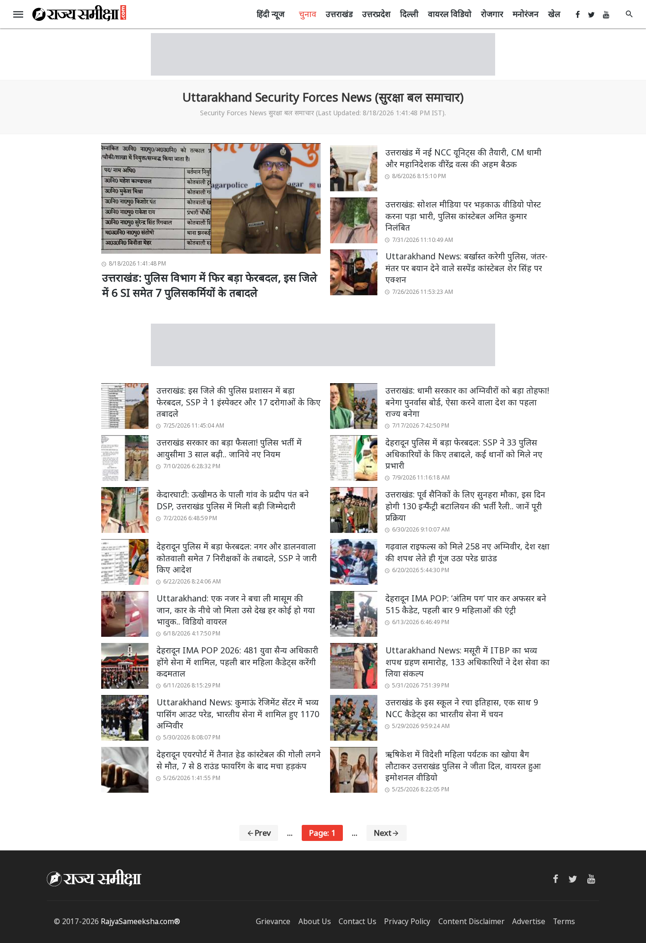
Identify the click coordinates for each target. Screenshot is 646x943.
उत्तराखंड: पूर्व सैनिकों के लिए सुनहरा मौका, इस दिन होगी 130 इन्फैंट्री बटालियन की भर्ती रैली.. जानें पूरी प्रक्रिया (465, 506)
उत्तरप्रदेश (376, 14)
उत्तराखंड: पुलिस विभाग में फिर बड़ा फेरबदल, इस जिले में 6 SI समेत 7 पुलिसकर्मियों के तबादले (209, 285)
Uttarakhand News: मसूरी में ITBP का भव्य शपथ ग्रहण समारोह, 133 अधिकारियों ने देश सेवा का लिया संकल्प (467, 661)
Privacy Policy (407, 921)
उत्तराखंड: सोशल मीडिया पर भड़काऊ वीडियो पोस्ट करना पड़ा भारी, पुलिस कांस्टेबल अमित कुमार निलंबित (463, 215)
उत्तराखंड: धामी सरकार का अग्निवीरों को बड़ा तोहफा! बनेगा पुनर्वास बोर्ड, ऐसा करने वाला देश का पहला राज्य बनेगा (467, 402)
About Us (314, 921)
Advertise (528, 921)
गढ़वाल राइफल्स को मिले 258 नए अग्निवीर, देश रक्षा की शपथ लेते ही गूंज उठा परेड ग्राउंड (467, 552)
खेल (554, 14)
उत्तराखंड (339, 14)
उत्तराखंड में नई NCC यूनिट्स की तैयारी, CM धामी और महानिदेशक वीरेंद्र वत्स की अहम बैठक (463, 158)
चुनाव (307, 13)
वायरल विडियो (449, 14)
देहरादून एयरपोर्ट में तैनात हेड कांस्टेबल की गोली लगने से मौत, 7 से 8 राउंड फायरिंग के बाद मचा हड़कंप (239, 760)
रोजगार (492, 14)
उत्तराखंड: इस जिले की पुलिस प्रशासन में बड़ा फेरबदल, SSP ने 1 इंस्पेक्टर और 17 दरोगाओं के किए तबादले (239, 402)
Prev (262, 832)
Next (383, 832)
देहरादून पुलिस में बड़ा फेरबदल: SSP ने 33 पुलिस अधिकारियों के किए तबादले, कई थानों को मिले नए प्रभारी (463, 454)
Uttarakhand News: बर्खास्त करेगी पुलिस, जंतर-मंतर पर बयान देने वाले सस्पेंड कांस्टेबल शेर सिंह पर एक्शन (466, 267)
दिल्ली (409, 14)
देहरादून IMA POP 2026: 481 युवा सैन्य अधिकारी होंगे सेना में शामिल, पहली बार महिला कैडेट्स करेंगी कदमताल (237, 661)
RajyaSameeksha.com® (140, 921)
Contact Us (357, 921)
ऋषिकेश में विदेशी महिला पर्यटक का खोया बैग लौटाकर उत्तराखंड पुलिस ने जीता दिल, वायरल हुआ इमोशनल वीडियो (463, 765)
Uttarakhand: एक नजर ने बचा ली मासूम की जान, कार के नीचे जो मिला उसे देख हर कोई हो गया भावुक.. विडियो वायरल (236, 609)
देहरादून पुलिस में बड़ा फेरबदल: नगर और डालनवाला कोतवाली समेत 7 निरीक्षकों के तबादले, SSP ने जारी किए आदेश (237, 557)
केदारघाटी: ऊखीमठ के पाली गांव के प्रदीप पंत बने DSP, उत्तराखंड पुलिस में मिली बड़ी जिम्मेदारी (233, 500)
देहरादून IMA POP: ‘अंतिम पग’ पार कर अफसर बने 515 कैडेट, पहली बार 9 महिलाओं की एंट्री (465, 604)
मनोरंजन (526, 14)
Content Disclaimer (471, 921)
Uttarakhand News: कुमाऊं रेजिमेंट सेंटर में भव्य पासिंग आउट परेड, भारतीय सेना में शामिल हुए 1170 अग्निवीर (238, 713)
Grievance (273, 921)
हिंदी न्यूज (271, 14)
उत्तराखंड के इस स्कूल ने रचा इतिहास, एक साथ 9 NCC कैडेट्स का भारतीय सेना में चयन (461, 708)
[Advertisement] (323, 54)
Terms (564, 921)
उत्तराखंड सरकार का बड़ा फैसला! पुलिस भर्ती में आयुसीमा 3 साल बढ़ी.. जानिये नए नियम (229, 448)
